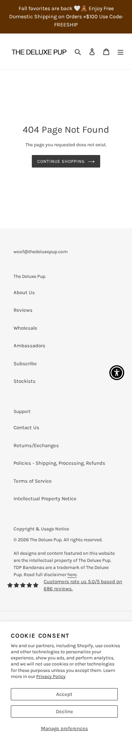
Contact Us (26, 427)
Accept (64, 694)
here (71, 574)
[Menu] (120, 51)
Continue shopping (61, 161)
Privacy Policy (51, 676)
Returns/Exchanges (36, 445)
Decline (64, 711)
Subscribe (25, 363)
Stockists (25, 381)
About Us (24, 292)
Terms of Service (33, 481)
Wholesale (25, 328)
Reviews (23, 310)
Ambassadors (29, 346)
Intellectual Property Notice (45, 499)
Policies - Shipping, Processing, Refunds (59, 463)
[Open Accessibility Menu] (117, 372)
